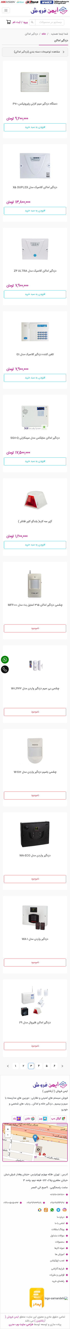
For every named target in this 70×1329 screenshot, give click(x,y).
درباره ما (60, 1217)
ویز (41, 1119)
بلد (15, 1119)
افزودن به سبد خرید (35, 127)
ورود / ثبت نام (20, 22)
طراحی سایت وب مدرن (21, 1324)
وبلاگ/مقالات (58, 1229)
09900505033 (11, 1203)
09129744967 (57, 1203)
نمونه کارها (59, 1248)
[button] (44, 34)
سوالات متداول (57, 1236)
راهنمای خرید (58, 1281)
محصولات (59, 1242)
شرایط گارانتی (57, 1269)
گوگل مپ (56, 1119)
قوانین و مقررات (57, 1275)
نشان (28, 1119)
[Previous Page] (8, 1066)
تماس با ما (59, 1223)
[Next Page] (62, 1066)
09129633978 (34, 1203)
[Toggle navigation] (6, 10)
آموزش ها (59, 1254)
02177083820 (57, 1195)
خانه (44, 34)
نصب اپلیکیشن (57, 1261)
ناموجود (35, 628)
